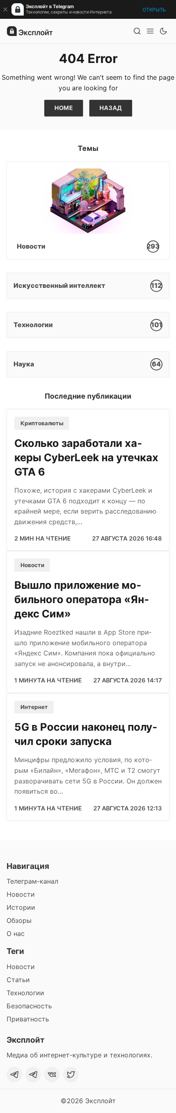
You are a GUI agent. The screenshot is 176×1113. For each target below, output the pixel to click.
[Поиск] (137, 31)
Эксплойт (100, 1101)
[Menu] (150, 31)
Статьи (18, 980)
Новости (32, 565)
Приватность (28, 1019)
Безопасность (29, 1006)
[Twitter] (71, 1074)
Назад (110, 107)
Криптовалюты (41, 423)
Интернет (34, 707)
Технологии (25, 993)
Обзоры (19, 920)
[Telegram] (14, 1074)
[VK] (52, 1074)
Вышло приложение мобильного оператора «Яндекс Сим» (81, 599)
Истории (21, 907)
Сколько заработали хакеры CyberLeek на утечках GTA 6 (86, 457)
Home (63, 107)
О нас (16, 933)
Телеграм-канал (32, 881)
